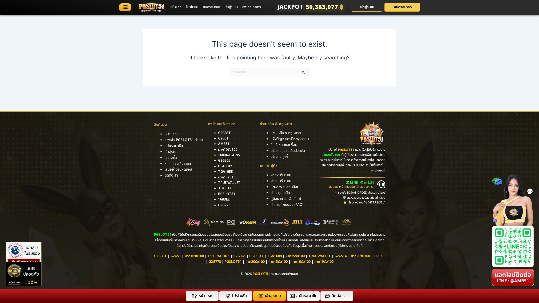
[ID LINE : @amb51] (381, 184)
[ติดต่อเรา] (327, 296)
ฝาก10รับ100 (227, 149)
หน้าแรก (175, 7)
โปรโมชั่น (192, 7)
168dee (379, 256)
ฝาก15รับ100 (227, 177)
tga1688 (225, 171)
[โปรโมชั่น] (227, 296)
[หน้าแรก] (194, 296)
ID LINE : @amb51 (360, 182)
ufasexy (225, 166)
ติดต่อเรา (171, 175)
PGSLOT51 (233, 261)
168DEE (223, 199)
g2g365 (224, 160)
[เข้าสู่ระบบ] (261, 296)
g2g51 (223, 138)
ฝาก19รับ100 (324, 261)
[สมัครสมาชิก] (292, 296)
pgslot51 (226, 194)
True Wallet (229, 182)
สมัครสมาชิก (211, 7)
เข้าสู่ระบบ (231, 7)
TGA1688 (274, 256)
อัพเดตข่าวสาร (251, 7)
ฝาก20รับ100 (360, 256)
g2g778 (224, 205)
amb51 (223, 143)
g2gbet (224, 133)
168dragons (229, 155)
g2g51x (225, 188)
